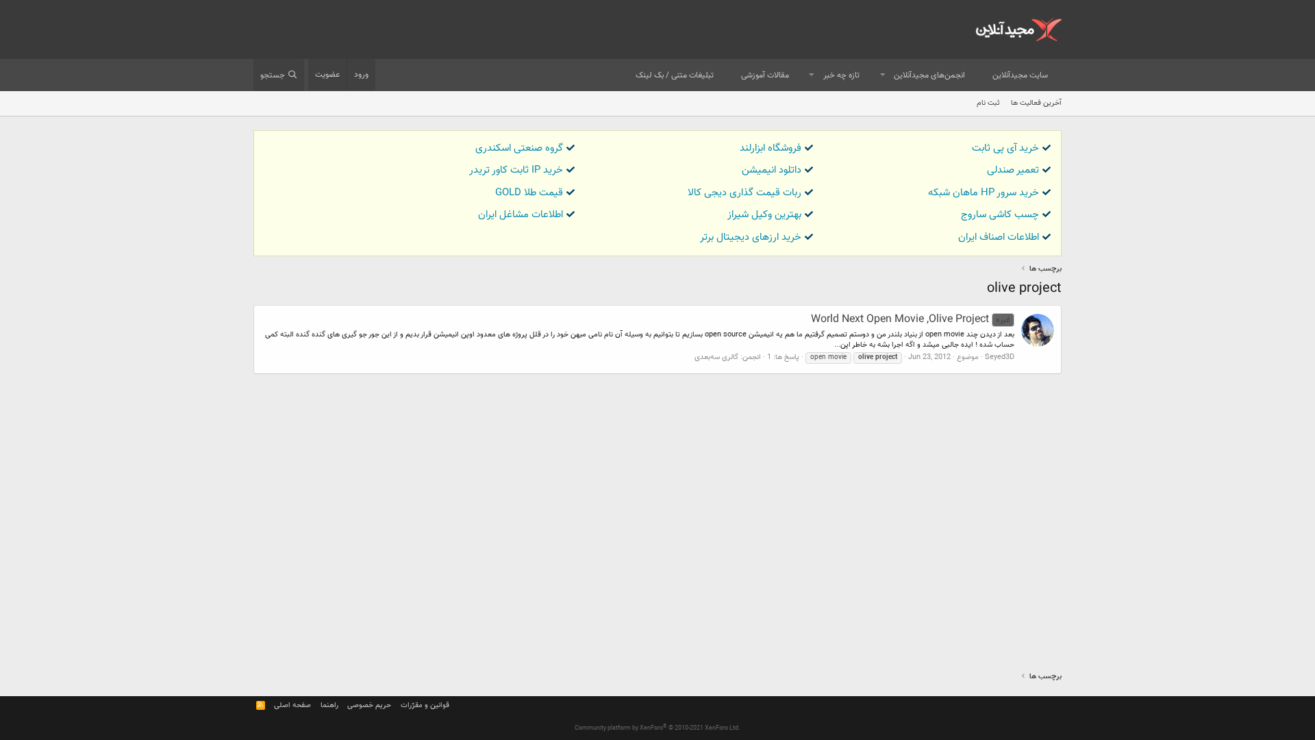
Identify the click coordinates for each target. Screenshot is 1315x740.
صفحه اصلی (292, 705)
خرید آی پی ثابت (1005, 148)
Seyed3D (999, 357)
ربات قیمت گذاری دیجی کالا (744, 193)
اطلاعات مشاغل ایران (520, 215)
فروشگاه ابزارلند (770, 148)
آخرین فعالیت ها (1036, 103)
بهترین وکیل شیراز (764, 215)
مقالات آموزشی (765, 75)
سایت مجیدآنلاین (1020, 75)
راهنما (329, 705)
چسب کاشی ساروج (1000, 215)
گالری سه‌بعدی (716, 357)
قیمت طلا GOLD (529, 193)
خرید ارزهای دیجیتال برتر (750, 237)
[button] (882, 76)
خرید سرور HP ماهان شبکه (983, 193)
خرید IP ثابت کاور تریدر (516, 170)
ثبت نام (988, 103)
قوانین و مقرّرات (425, 705)
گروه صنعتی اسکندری (519, 148)
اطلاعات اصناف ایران (998, 237)
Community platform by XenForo (657, 728)
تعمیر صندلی (1013, 170)
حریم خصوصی (369, 705)
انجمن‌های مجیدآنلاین (929, 75)
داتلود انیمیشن (771, 170)
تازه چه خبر (841, 75)
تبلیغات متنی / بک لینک (675, 75)
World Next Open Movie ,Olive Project (910, 319)
